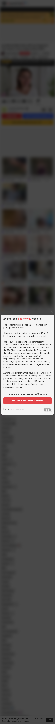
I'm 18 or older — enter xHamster (27, 401)
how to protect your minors (13, 409)
